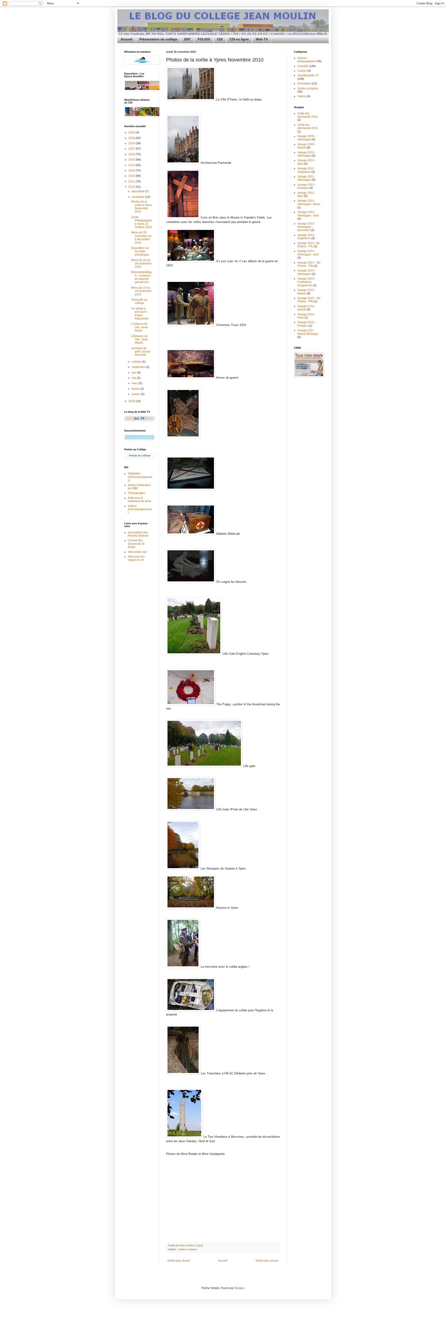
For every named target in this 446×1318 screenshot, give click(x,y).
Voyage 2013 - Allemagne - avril (308, 213)
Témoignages (136, 493)
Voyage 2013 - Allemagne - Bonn (308, 202)
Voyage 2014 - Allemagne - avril (308, 252)
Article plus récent (178, 1260)
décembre (138, 191)
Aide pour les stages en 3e (136, 558)
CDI (220, 39)
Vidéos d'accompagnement (140, 509)
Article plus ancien (267, 1260)
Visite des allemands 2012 (307, 115)
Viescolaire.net (137, 552)
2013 (132, 170)
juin (134, 372)
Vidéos (301, 96)
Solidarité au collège (139, 301)
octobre (137, 361)
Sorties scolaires (187, 1249)
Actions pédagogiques (306, 59)
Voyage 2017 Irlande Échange (307, 332)
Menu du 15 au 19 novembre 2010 (141, 291)
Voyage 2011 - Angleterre (306, 170)
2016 (132, 154)
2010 (132, 186)
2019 (132, 138)
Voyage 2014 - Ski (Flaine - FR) (308, 264)
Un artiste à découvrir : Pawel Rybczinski (139, 313)
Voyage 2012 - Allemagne (306, 178)
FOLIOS (204, 39)
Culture (302, 70)
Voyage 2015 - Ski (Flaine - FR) (308, 299)
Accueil (126, 39)
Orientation (304, 83)
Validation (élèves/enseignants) (140, 477)
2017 (132, 148)
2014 (132, 165)
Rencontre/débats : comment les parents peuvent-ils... (141, 277)
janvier (136, 394)
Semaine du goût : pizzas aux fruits (141, 352)
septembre (139, 367)
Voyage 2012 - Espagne (306, 186)
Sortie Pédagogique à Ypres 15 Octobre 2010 (141, 222)
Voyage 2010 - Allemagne (306, 154)
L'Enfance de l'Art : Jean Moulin (139, 340)
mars (135, 383)
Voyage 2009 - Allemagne (306, 138)
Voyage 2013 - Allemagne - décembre (306, 227)
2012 (132, 175)
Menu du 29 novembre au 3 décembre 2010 (141, 237)
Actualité (302, 66)
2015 (132, 159)
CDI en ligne (239, 39)
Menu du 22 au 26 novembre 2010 (141, 263)
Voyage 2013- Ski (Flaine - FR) (308, 245)
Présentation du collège (158, 39)
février (136, 388)
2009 (132, 401)
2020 (132, 132)
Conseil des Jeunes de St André (136, 544)
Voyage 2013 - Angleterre (306, 236)
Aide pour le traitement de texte (139, 499)
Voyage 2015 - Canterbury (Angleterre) (306, 282)
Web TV (262, 39)
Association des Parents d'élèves (138, 534)
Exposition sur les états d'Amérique (140, 251)
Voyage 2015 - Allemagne (306, 272)
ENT (187, 39)
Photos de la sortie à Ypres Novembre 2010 (141, 206)
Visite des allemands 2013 (307, 126)
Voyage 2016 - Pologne (306, 324)
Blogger (239, 1288)
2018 (132, 143)
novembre (138, 197)
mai (134, 378)
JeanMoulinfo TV (308, 75)
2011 (132, 181)
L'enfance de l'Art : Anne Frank (139, 327)
